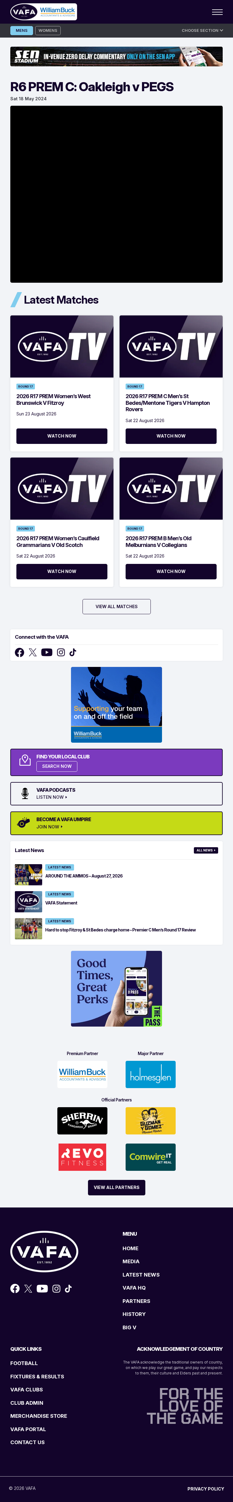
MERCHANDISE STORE (38, 1416)
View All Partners (117, 1187)
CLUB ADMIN (26, 1403)
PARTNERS (136, 1301)
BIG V (130, 1327)
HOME (130, 1248)
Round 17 (25, 386)
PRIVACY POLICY (205, 1488)
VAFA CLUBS (26, 1390)
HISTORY (134, 1314)
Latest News (59, 867)
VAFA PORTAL (28, 1429)
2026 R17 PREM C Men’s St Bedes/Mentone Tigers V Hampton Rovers (168, 402)
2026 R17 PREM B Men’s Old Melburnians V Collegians (158, 541)
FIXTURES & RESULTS (37, 1377)
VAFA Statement (61, 902)
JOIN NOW (47, 826)
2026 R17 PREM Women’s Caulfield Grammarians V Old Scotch (57, 541)
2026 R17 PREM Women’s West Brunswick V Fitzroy (53, 399)
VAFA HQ (134, 1288)
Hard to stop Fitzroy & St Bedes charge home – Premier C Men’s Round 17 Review (120, 929)
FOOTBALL (24, 1363)
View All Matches (117, 606)
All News (205, 850)
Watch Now (61, 435)
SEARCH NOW (57, 766)
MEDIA (131, 1261)
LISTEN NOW (50, 797)
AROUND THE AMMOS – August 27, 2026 (84, 875)
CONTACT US (27, 1442)
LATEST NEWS (141, 1275)
